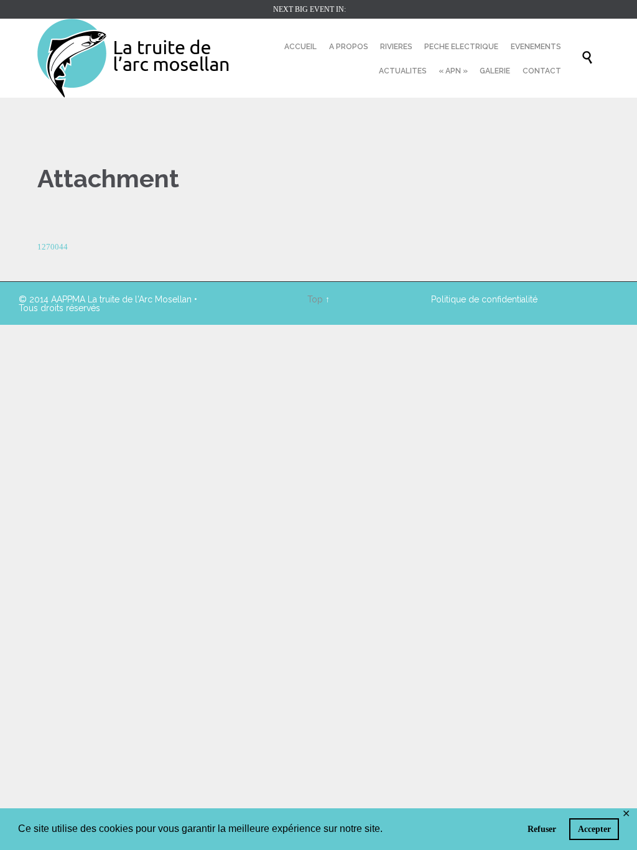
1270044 (52, 246)
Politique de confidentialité (484, 299)
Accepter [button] (594, 829)
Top (315, 299)
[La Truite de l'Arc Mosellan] (133, 58)
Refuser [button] (542, 829)
